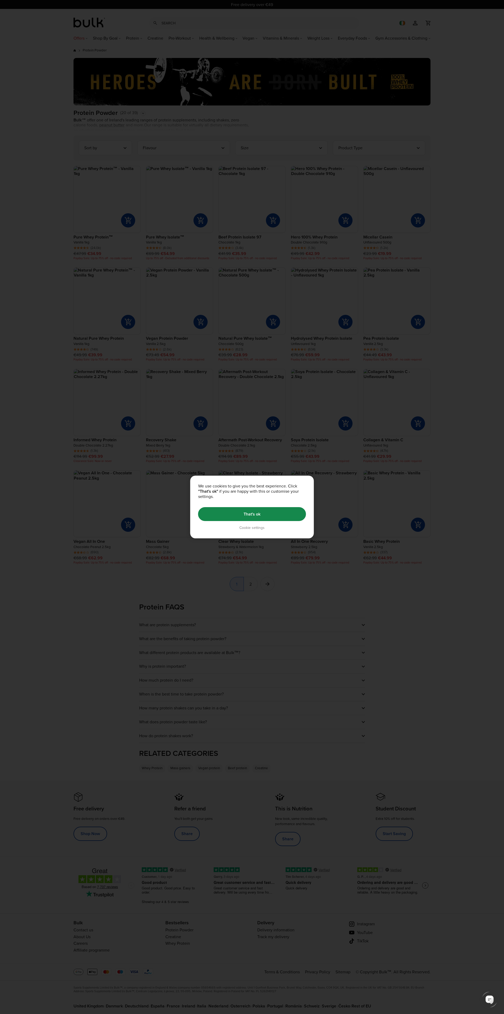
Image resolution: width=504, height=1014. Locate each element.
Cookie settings (252, 527)
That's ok (252, 514)
